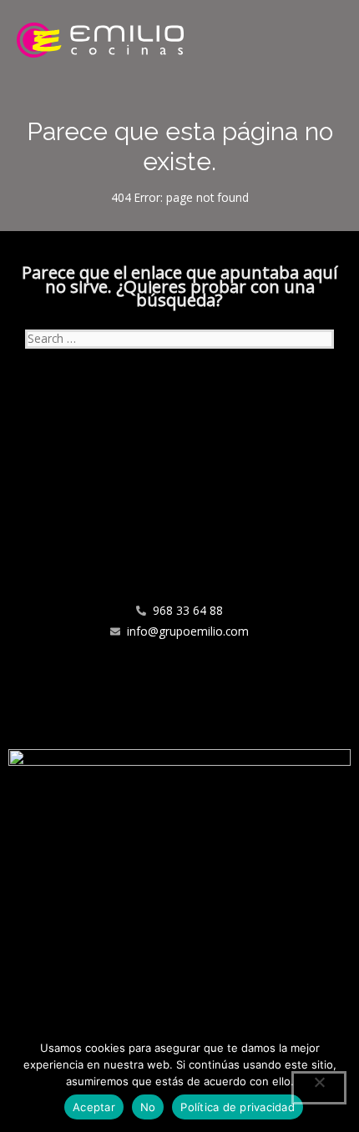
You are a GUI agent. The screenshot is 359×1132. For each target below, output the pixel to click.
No (148, 1107)
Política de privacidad (237, 1107)
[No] (318, 1087)
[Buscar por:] (179, 338)
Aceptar (94, 1107)
